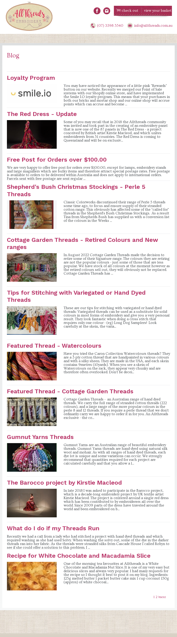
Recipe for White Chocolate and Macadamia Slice (78, 555)
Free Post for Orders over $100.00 (57, 159)
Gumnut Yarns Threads (40, 436)
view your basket (157, 10)
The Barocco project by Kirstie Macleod (64, 482)
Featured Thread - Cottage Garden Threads (70, 391)
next (162, 596)
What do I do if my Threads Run (53, 528)
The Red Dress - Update (42, 113)
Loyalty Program (31, 77)
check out (130, 10)
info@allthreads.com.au (153, 26)
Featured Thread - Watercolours (54, 345)
